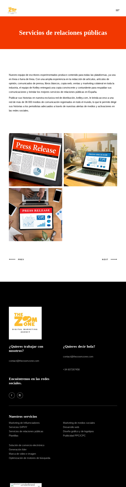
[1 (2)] (35, 214)
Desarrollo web (71, 427)
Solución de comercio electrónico (26, 445)
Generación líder (18, 449)
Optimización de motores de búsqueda (29, 458)
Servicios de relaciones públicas (26, 431)
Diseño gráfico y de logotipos (78, 431)
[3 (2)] (35, 159)
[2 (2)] (90, 159)
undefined (27, 485)
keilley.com (82, 97)
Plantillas (13, 435)
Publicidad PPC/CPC (74, 435)
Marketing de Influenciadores (24, 422)
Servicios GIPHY (18, 427)
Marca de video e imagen (22, 453)
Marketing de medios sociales (79, 422)
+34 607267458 (71, 369)
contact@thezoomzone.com (24, 360)
